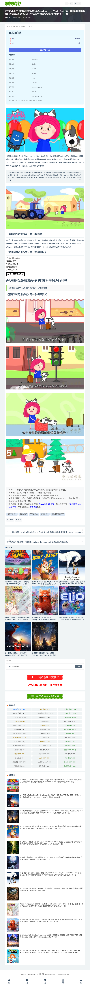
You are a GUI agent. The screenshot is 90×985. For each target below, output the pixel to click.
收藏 (11, 520)
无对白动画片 (19, 741)
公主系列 (44, 721)
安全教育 (70, 733)
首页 (16, 26)
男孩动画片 (44, 750)
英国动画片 (44, 758)
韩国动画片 (19, 766)
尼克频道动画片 (19, 737)
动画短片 (70, 725)
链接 (19, 520)
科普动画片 (19, 754)
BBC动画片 (44, 709)
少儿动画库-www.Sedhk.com (46, 974)
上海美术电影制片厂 (45, 713)
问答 (45, 983)
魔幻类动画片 (70, 766)
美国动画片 (70, 754)
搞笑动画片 (70, 737)
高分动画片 (44, 766)
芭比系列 (19, 758)
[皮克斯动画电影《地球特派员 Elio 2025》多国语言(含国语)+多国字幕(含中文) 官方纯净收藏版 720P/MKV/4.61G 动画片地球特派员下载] (72, 600)
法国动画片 (19, 750)
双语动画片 (23, 514)
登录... (10, 666)
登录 (78, 3)
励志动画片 (19, 729)
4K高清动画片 (19, 709)
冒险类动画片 (70, 721)
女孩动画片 (44, 733)
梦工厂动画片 (45, 745)
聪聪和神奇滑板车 (58, 514)
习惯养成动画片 (19, 717)
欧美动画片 (70, 745)
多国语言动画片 (19, 733)
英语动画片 (70, 758)
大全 (27, 983)
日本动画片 (44, 741)
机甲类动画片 (19, 745)
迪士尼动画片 (70, 762)
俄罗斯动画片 (12, 514)
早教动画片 (34, 514)
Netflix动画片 (19, 713)
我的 (63, 983)
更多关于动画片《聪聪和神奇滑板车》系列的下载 (27, 288)
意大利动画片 (44, 737)
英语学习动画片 (44, 762)
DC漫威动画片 (70, 709)
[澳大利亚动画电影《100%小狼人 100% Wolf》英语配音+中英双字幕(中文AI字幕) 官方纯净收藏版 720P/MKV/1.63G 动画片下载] (13, 862)
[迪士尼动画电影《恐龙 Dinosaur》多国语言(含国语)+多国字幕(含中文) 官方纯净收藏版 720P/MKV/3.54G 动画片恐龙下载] (13, 893)
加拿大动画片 (19, 725)
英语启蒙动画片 (19, 762)
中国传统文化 (70, 713)
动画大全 (7, 17)
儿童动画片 (19, 721)
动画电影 (44, 725)
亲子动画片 (44, 717)
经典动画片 (44, 754)
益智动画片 (45, 514)
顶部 (81, 983)
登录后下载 (45, 50)
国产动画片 (70, 729)
